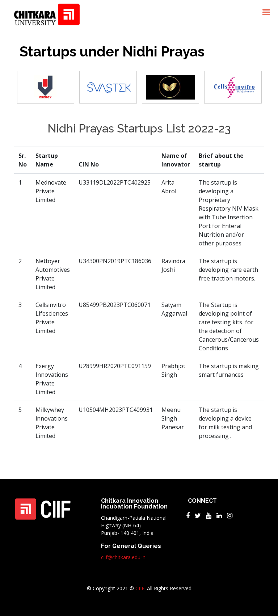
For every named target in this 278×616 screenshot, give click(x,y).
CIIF (139, 588)
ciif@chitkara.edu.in (123, 557)
